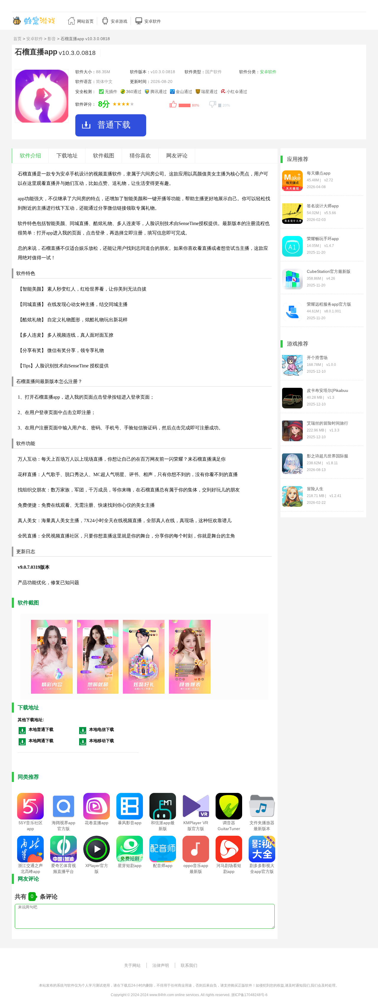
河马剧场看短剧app (228, 868)
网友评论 (177, 156)
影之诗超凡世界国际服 (327, 456)
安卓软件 (34, 38)
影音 (52, 38)
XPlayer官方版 (96, 868)
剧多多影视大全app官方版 (262, 868)
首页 (17, 38)
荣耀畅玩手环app (323, 238)
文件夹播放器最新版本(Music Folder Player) (262, 828)
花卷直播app (96, 822)
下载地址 (67, 156)
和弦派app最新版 (163, 825)
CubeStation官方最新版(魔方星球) (329, 271)
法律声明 (160, 965)
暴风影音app (129, 822)
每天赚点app (318, 173)
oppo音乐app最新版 (195, 868)
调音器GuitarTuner (229, 825)
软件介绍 (30, 156)
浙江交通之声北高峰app (30, 868)
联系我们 (189, 965)
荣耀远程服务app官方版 (329, 304)
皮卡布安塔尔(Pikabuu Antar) (327, 390)
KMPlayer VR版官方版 (195, 825)
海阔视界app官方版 (63, 825)
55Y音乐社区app (31, 825)
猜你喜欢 (140, 156)
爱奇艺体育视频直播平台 (63, 868)
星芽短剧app (129, 865)
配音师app (162, 865)
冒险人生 (315, 488)
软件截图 (103, 156)
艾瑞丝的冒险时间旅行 (327, 423)
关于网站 (132, 965)
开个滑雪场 (317, 357)
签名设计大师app (323, 205)
